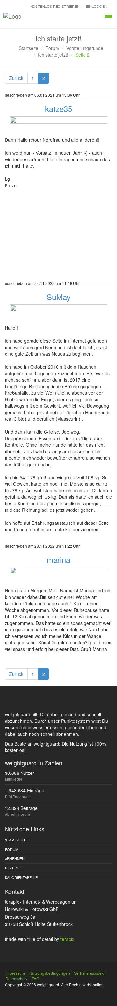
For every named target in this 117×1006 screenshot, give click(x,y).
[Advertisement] (58, 239)
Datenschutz (17, 978)
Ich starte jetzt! (53, 54)
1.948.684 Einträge (24, 790)
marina (58, 559)
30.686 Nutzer (19, 773)
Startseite (28, 48)
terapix (67, 939)
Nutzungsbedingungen (49, 973)
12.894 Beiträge (21, 808)
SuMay (59, 296)
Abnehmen (15, 858)
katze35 (58, 108)
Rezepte (13, 867)
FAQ (35, 978)
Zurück (16, 78)
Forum (52, 48)
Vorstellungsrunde (84, 48)
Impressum (15, 973)
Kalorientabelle (21, 877)
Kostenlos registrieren (55, 6)
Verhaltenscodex (89, 973)
